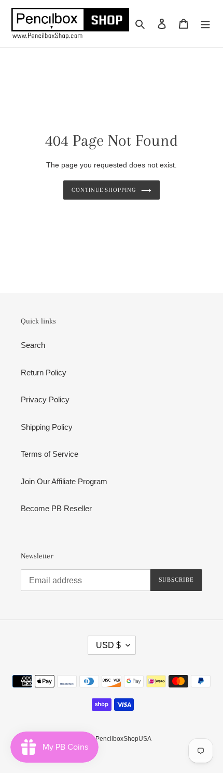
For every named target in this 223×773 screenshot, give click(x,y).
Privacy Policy (45, 399)
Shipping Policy (47, 427)
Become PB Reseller (56, 508)
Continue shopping (104, 189)
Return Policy (43, 372)
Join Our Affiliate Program (64, 481)
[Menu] (205, 23)
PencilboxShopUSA (123, 738)
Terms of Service (49, 453)
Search (33, 345)
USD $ (108, 645)
